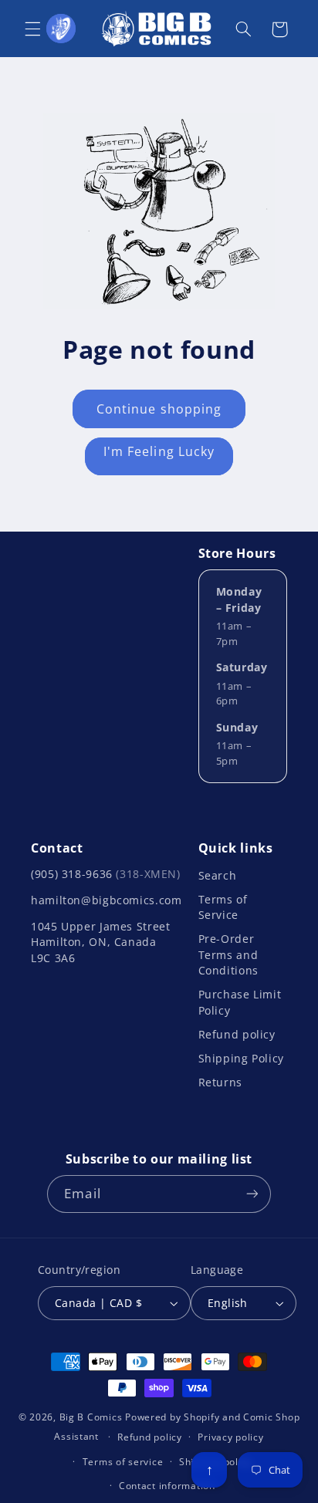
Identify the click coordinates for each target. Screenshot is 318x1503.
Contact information (167, 1485)
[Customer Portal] (61, 28)
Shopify (201, 1417)
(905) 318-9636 (106, 873)
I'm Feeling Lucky (159, 451)
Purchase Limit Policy (240, 1002)
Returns (220, 1082)
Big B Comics (91, 1417)
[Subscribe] (251, 1194)
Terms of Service (223, 907)
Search (217, 875)
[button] (32, 29)
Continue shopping (159, 408)
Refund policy (237, 1034)
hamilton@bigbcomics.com (106, 900)
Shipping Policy (241, 1058)
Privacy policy (230, 1437)
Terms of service (123, 1462)
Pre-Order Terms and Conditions (228, 954)
